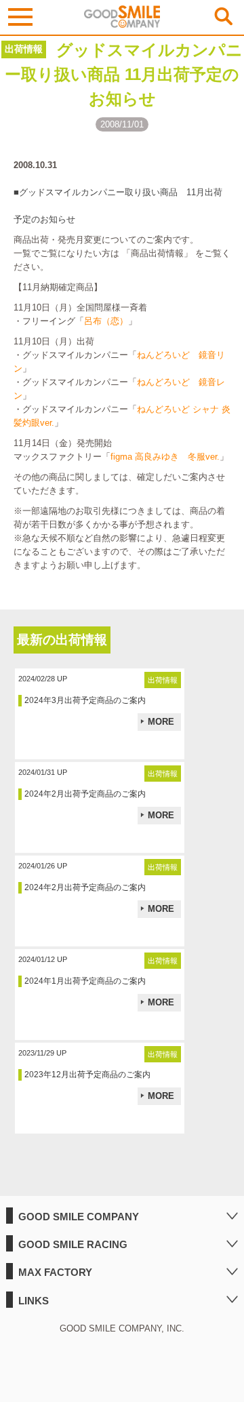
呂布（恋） (106, 321)
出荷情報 (24, 48)
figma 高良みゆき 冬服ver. (165, 457)
